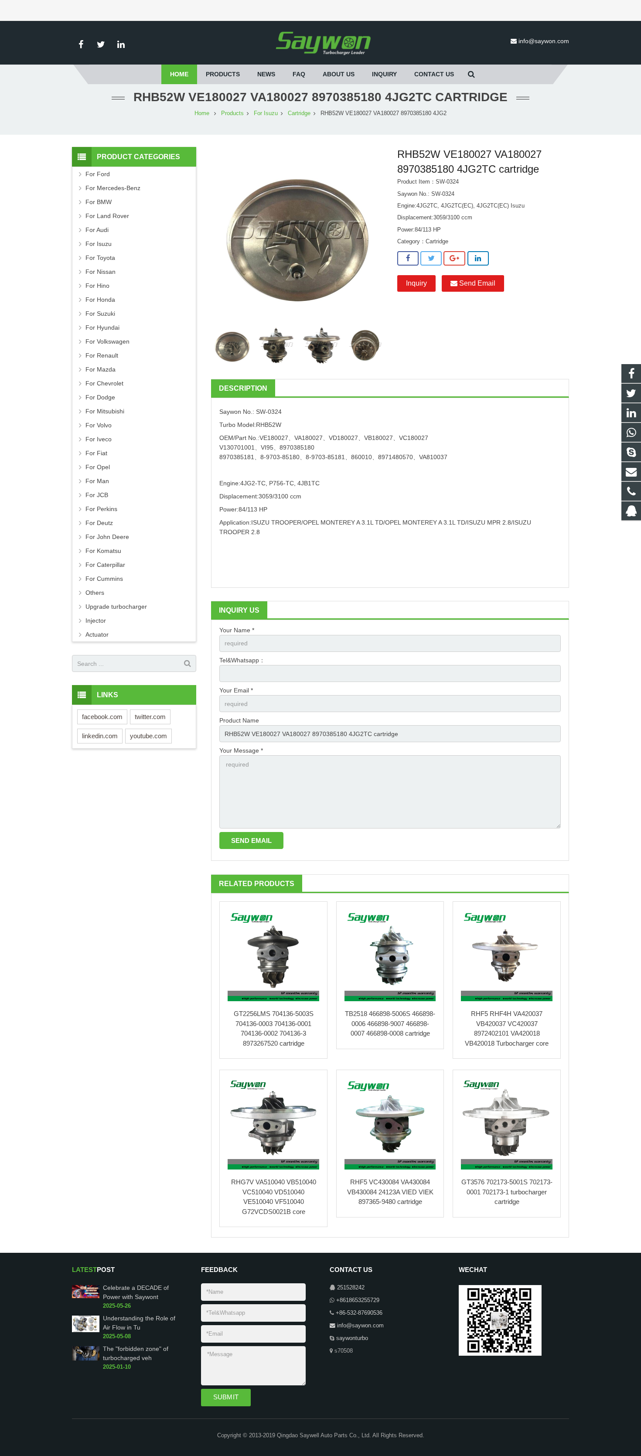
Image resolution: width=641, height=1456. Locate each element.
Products (232, 113)
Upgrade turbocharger (116, 606)
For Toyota (100, 257)
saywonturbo (352, 1338)
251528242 (351, 1288)
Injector (95, 620)
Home (201, 113)
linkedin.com (100, 736)
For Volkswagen (107, 341)
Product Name (239, 720)
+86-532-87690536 (359, 1313)
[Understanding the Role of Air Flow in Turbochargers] (85, 1330)
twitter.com (150, 716)
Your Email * (236, 690)
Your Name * (236, 630)
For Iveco (98, 439)
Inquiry (416, 283)
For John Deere (107, 536)
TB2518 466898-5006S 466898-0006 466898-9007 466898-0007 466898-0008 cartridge (390, 1023)
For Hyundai (102, 327)
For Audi (97, 229)
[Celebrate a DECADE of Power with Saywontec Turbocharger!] (85, 1296)
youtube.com (148, 736)
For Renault (101, 355)
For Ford (97, 173)
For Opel (97, 467)
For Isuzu (266, 113)
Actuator (97, 634)
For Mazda (100, 369)
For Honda (100, 299)
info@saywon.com (543, 41)
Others (94, 592)
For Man (97, 480)
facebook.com (102, 716)
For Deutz (99, 522)
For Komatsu (103, 550)
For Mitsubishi (104, 411)
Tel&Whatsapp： (242, 660)
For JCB (96, 494)
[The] (85, 1359)
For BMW (98, 201)
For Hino (97, 285)
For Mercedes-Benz (112, 187)
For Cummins (104, 578)
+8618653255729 (357, 1300)
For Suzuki (100, 313)
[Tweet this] (431, 258)
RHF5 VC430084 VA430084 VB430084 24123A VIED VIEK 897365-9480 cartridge (390, 1191)
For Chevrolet (104, 383)
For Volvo (98, 425)
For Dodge (100, 397)
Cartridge (299, 113)
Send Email (476, 283)
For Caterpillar (105, 564)
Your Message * (241, 750)
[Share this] (408, 258)
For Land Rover (107, 215)
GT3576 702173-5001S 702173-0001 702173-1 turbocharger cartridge (506, 1191)
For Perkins (101, 508)
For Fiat (96, 453)
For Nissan (100, 271)
